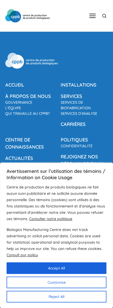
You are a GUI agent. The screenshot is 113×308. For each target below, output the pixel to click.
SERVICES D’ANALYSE (79, 113)
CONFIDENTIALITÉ (77, 146)
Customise (57, 282)
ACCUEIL (14, 85)
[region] (56, 235)
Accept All (56, 268)
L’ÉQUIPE (13, 108)
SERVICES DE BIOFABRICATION (76, 105)
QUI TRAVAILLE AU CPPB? (27, 113)
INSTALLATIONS (78, 85)
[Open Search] (104, 15)
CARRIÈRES (73, 124)
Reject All (56, 296)
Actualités (19, 158)
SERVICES (71, 96)
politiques (74, 140)
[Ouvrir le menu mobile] (92, 16)
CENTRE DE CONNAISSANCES (24, 143)
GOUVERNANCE (18, 102)
